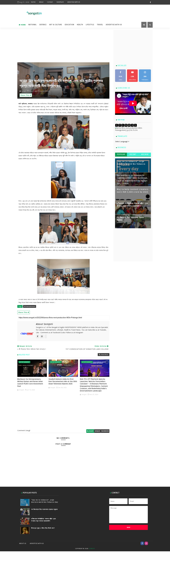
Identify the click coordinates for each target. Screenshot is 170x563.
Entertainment (24, 362)
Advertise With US (73, 2)
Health (80, 25)
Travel (100, 25)
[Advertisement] (95, 11)
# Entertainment (29, 306)
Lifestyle (90, 25)
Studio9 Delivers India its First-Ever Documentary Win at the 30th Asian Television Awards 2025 (63, 381)
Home (33, 2)
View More (104, 354)
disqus (97, 431)
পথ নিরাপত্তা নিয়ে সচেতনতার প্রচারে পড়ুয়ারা (44, 509)
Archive (145, 154)
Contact (50, 2)
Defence (42, 25)
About (41, 2)
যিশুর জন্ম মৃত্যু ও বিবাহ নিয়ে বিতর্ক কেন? (43, 528)
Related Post (24, 355)
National (32, 25)
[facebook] (150, 2)
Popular (121, 154)
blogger (90, 431)
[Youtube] (150, 543)
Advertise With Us (114, 25)
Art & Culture (55, 25)
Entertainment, (44, 91)
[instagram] (146, 543)
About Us (22, 543)
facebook (105, 431)
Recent (133, 154)
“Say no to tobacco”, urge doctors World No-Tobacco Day (131, 164)
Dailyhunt (60, 2)
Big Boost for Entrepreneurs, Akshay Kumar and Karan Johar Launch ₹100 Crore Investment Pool (30, 382)
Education (69, 25)
